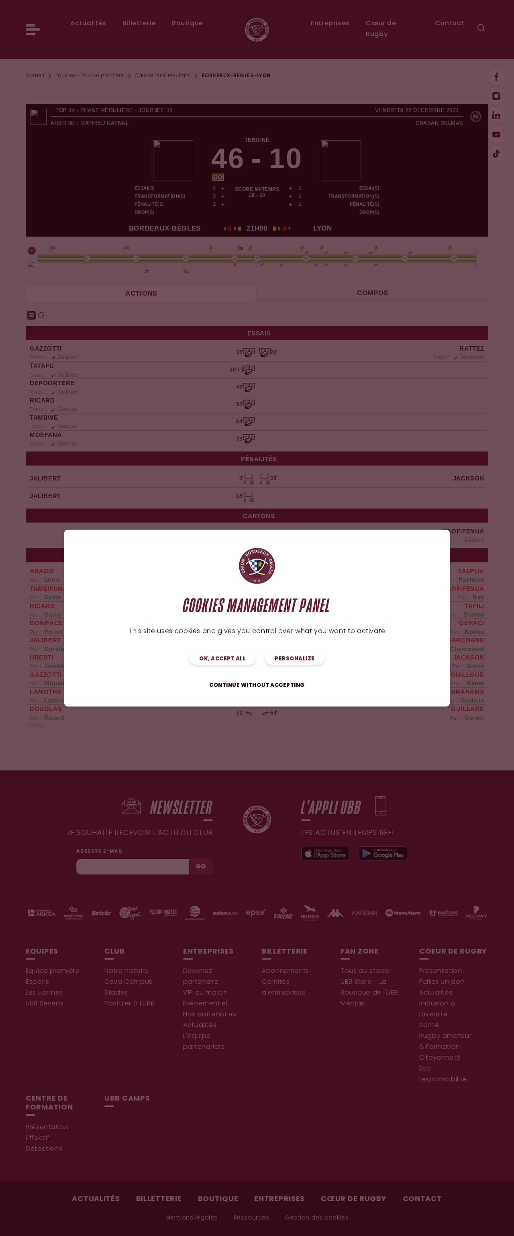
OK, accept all (222, 659)
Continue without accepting (257, 685)
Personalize (295, 659)
